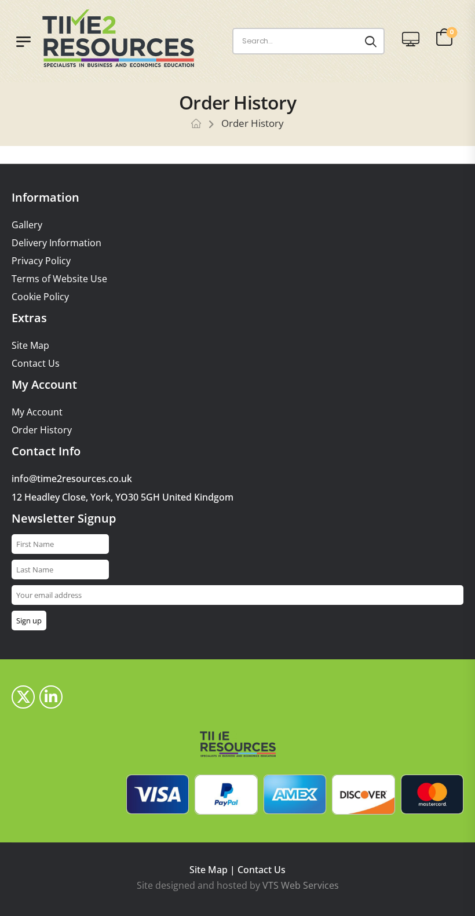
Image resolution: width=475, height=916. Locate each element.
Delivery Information (56, 243)
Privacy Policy (41, 261)
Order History (42, 430)
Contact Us (36, 363)
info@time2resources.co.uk (72, 478)
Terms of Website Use (59, 278)
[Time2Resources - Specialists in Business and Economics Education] (129, 38)
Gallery (27, 225)
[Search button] (370, 41)
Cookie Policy (40, 296)
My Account (37, 412)
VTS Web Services (300, 885)
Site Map (30, 345)
